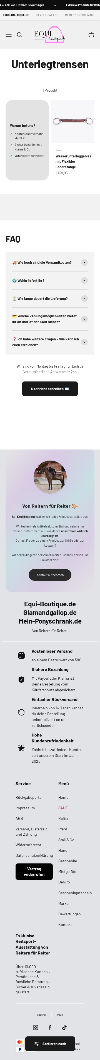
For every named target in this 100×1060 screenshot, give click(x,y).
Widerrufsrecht (28, 844)
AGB (19, 818)
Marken (64, 903)
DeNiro (64, 882)
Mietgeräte (67, 871)
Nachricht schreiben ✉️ (50, 388)
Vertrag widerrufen (34, 871)
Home (63, 797)
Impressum (25, 807)
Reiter (63, 818)
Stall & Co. (67, 839)
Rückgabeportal (29, 797)
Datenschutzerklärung (34, 855)
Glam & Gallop (47, 15)
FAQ (60, 1014)
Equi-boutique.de (16, 15)
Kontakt (65, 924)
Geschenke (67, 860)
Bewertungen (69, 913)
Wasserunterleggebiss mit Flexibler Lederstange (73, 161)
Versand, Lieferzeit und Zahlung (31, 831)
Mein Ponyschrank (79, 15)
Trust (59, 150)
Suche (41, 1014)
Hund (63, 850)
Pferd (62, 829)
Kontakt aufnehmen (50, 575)
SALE (63, 807)
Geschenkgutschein (75, 892)
